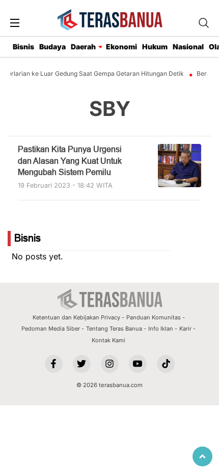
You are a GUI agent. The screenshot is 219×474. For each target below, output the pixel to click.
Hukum (155, 46)
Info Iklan (160, 328)
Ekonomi (121, 46)
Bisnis (23, 46)
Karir (185, 328)
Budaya (52, 46)
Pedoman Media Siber (50, 328)
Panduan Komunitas (153, 317)
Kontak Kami (108, 340)
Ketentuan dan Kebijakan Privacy (76, 317)
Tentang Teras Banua (114, 328)
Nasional (188, 46)
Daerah (83, 46)
